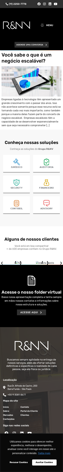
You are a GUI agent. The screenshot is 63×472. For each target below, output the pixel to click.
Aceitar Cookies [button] (44, 462)
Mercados (8, 415)
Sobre (6, 411)
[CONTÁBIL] (16, 203)
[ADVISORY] (46, 203)
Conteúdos (8, 419)
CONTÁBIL (16, 209)
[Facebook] (39, 4)
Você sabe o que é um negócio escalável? (27, 58)
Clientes (24, 415)
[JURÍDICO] (16, 162)
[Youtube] (55, 4)
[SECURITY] (16, 182)
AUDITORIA (47, 167)
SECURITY (16, 188)
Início (6, 407)
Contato (24, 407)
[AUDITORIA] (46, 162)
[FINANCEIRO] (46, 182)
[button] (32, 45)
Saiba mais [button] (44, 453)
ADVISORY (46, 209)
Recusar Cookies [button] (19, 462)
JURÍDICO (16, 167)
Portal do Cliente (29, 411)
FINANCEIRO (46, 188)
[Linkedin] (50, 4)
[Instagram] (44, 4)
